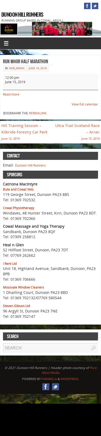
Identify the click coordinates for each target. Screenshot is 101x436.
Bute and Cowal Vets (18, 189)
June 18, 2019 (38, 68)
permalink (37, 113)
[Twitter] (95, 6)
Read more (11, 94)
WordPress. (70, 379)
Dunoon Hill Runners (22, 14)
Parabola (49, 379)
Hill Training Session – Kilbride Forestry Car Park (24, 131)
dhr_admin (17, 68)
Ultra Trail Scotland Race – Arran (77, 131)
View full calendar (85, 104)
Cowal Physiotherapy (18, 208)
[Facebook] (87, 6)
